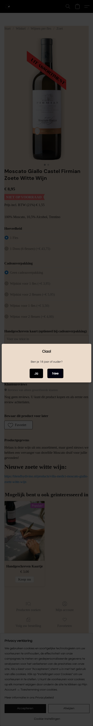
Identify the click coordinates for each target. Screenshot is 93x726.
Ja (36, 373)
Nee (55, 373)
